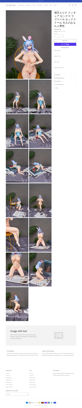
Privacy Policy (8, 382)
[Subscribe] (27, 394)
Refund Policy (8, 380)
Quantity (55, 33)
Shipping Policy (9, 377)
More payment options (65, 47)
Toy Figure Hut (39, 405)
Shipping (55, 31)
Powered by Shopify (44, 405)
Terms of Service (9, 384)
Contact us (8, 375)
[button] (70, 5)
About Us (8, 373)
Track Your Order (9, 386)
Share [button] (57, 87)
